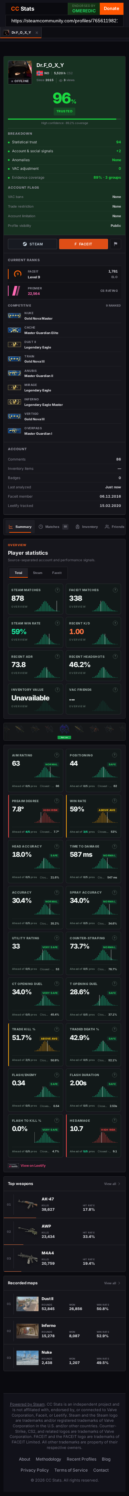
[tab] (16, 32)
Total (18, 573)
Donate (111, 8)
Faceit (84, 244)
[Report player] (115, 244)
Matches (56, 527)
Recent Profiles (81, 1459)
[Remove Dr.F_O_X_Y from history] (37, 32)
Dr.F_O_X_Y (50, 65)
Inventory (90, 527)
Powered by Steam (27, 1404)
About (24, 1459)
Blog (106, 1459)
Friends (118, 527)
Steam (36, 244)
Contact (101, 1470)
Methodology (48, 1459)
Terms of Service (71, 1470)
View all (110, 1184)
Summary (23, 527)
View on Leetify (33, 1165)
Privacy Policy (35, 1470)
